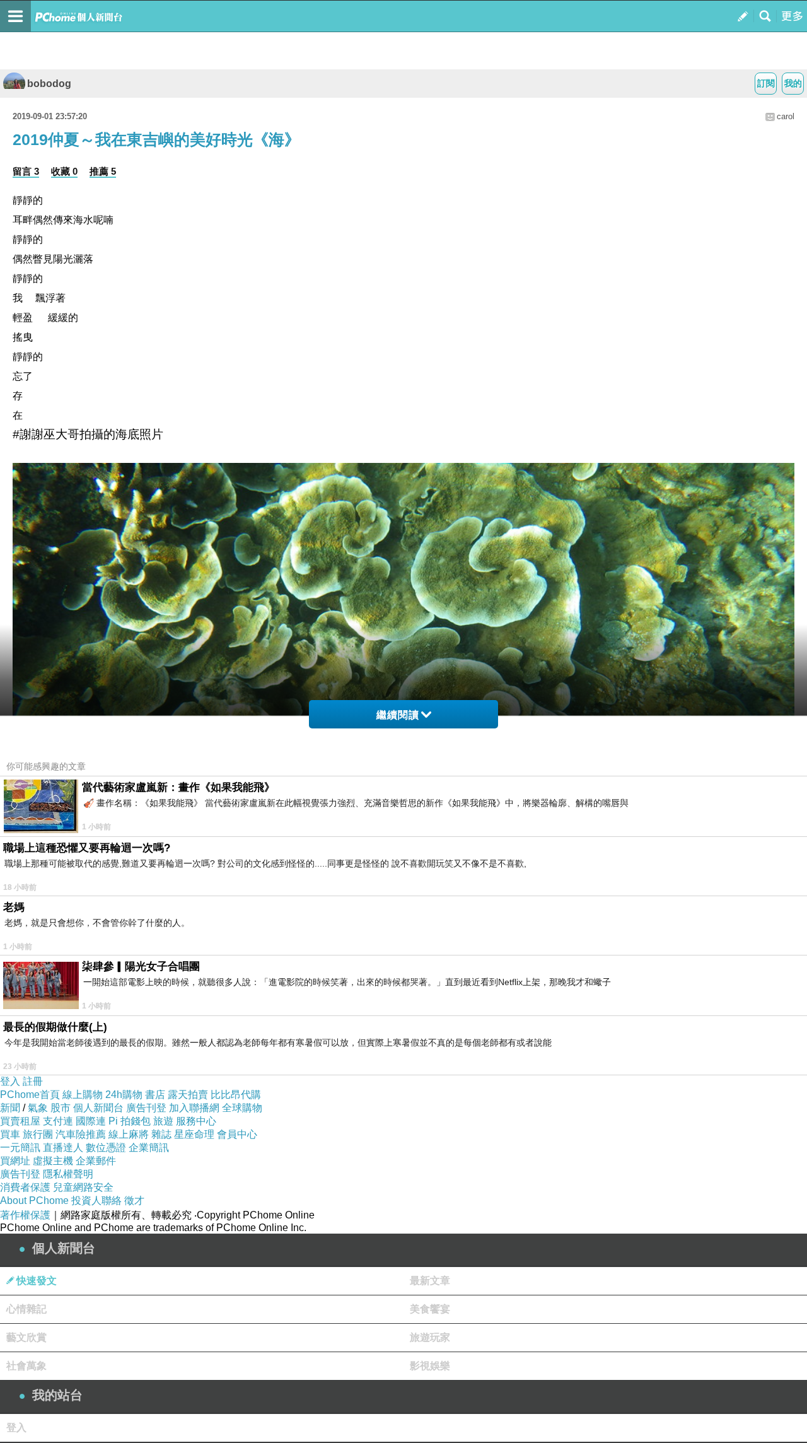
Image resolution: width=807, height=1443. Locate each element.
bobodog (49, 83)
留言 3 (26, 171)
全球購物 (242, 1107)
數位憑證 (106, 1147)
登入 (10, 1081)
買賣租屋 (20, 1121)
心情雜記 (26, 1309)
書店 (155, 1094)
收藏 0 (64, 171)
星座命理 (194, 1134)
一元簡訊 (20, 1147)
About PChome (34, 1200)
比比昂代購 (236, 1094)
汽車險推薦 (80, 1134)
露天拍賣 (188, 1094)
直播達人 (63, 1147)
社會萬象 (26, 1365)
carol (785, 116)
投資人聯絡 (96, 1200)
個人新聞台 (98, 1107)
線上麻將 (128, 1134)
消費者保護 (25, 1187)
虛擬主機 (53, 1160)
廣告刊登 (146, 1107)
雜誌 (161, 1134)
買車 (10, 1134)
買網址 (15, 1160)
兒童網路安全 (83, 1187)
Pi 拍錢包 (129, 1121)
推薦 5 (103, 171)
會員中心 (237, 1134)
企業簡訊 (149, 1147)
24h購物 (123, 1094)
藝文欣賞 (26, 1337)
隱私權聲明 (68, 1174)
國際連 (91, 1121)
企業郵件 (96, 1160)
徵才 (134, 1200)
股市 (60, 1107)
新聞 (10, 1107)
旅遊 (163, 1121)
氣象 (38, 1107)
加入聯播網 (194, 1107)
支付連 (58, 1121)
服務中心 (196, 1121)
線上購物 (82, 1094)
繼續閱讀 (397, 715)
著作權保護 (25, 1215)
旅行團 (38, 1134)
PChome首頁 (30, 1094)
